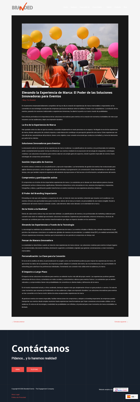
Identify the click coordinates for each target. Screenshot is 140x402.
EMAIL (18, 369)
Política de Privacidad (19, 397)
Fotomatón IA (84, 7)
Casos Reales (97, 7)
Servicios (74, 7)
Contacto (117, 7)
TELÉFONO (34, 369)
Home (66, 7)
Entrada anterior (18, 322)
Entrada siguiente (121, 322)
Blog (125, 7)
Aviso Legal (15, 394)
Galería (109, 7)
